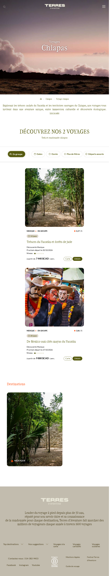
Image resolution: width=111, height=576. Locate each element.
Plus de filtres (73, 154)
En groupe (17, 154)
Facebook (11, 565)
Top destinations (11, 544)
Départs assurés (96, 154)
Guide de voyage (72, 566)
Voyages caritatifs (77, 545)
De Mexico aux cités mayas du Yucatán (51, 341)
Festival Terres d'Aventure (93, 558)
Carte (67, 259)
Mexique (20, 460)
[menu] (103, 7)
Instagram (24, 565)
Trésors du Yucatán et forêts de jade (49, 241)
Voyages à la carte (59, 545)
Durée (55, 154)
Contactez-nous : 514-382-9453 (23, 558)
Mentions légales (73, 557)
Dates (39, 154)
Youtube (36, 565)
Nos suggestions (36, 544)
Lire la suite (54, 113)
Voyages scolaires (96, 545)
